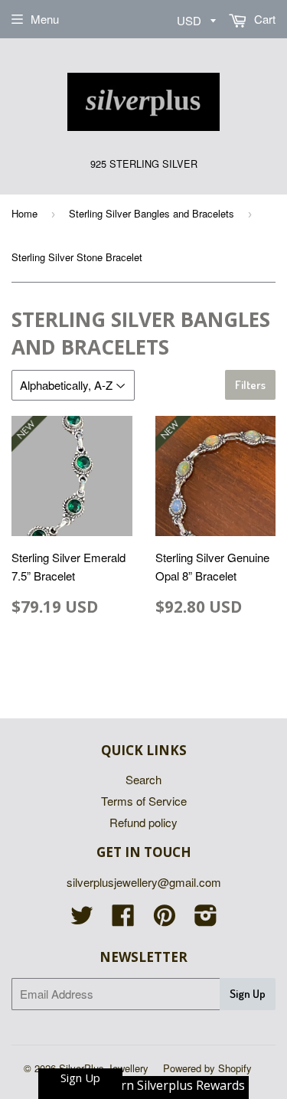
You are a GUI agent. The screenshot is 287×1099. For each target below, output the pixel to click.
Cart (263, 19)
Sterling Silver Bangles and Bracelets (151, 213)
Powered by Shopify (207, 1068)
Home (24, 213)
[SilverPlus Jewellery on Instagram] (205, 919)
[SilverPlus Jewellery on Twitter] (81, 919)
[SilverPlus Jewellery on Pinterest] (164, 919)
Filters (250, 385)
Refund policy (143, 822)
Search (143, 779)
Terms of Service (144, 801)
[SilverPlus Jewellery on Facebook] (123, 919)
